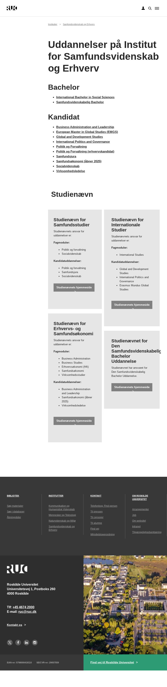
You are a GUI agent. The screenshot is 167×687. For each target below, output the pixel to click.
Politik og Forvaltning (71, 146)
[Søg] (149, 8)
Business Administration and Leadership (85, 127)
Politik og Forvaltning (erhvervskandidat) (85, 151)
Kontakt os (14, 624)
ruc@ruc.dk (27, 611)
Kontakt (95, 496)
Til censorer (96, 517)
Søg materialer (15, 505)
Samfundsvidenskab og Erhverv (79, 24)
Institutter (52, 24)
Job (134, 515)
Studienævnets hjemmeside (74, 287)
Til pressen (96, 511)
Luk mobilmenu (157, 8)
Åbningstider (14, 517)
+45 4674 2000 (23, 607)
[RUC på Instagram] (35, 642)
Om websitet (139, 520)
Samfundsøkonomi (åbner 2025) (78, 161)
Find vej (94, 528)
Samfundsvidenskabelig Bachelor (80, 102)
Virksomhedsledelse (70, 171)
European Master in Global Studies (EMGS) (87, 132)
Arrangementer (140, 509)
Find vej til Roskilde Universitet (112, 662)
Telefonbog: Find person (103, 505)
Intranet (136, 526)
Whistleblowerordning (102, 534)
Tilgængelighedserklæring (147, 532)
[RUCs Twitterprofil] (10, 642)
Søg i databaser (15, 511)
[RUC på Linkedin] (26, 642)
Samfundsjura (66, 156)
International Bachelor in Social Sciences (85, 97)
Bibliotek (13, 496)
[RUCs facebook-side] (18, 642)
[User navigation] (143, 8)
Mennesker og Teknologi (62, 515)
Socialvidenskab (67, 166)
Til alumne (96, 523)
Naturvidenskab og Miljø (62, 520)
